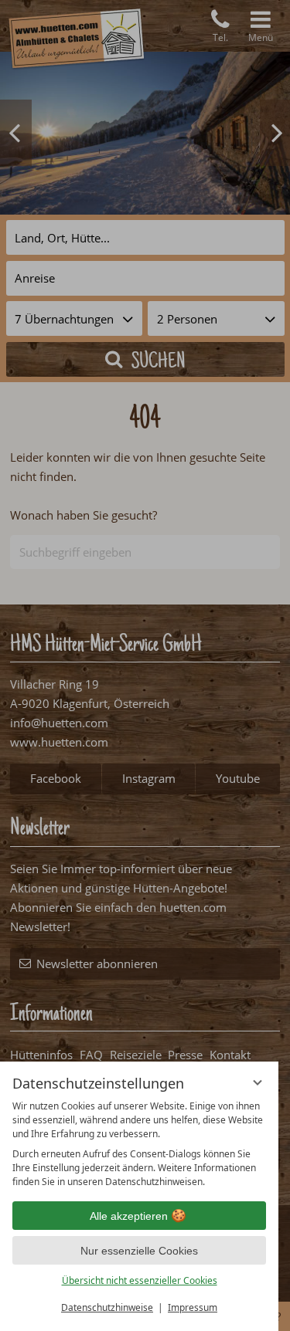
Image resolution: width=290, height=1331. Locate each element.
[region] (139, 1144)
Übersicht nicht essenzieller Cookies (139, 1280)
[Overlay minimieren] (257, 1082)
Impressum (192, 1307)
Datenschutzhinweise (107, 1307)
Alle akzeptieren (129, 1216)
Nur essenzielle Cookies (139, 1251)
